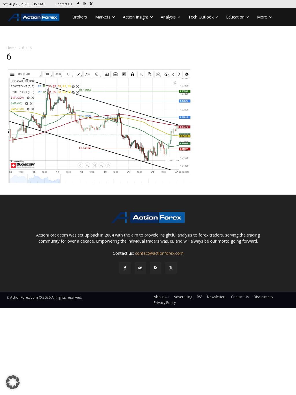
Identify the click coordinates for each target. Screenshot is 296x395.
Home (11, 47)
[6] (98, 125)
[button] (12, 382)
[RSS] (85, 4)
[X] (91, 4)
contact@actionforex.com (159, 253)
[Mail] (140, 268)
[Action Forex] (33, 17)
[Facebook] (78, 4)
